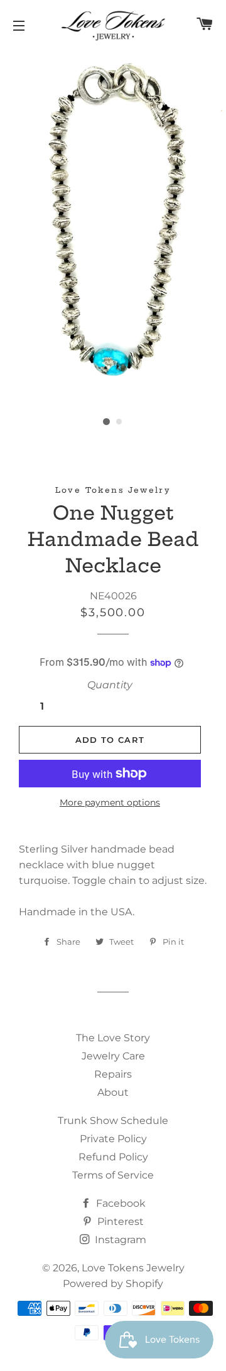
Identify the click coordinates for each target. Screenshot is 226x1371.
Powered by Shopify (113, 1284)
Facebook (120, 1203)
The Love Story (113, 1038)
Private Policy (113, 1139)
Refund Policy (113, 1157)
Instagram (119, 1240)
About (113, 1092)
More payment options (110, 802)
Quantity (109, 685)
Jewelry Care (113, 1056)
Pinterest (119, 1221)
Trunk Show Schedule (113, 1121)
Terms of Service (113, 1175)
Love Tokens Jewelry (133, 1268)
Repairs (113, 1074)
